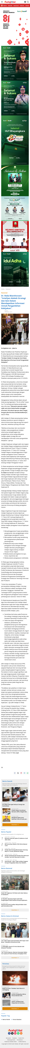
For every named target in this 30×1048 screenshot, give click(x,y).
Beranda (8, 1038)
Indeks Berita (22, 1041)
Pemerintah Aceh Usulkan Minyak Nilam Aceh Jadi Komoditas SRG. (14, 905)
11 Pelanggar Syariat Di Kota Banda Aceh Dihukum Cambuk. (12, 947)
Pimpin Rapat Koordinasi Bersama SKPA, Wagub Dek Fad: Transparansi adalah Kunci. (19, 811)
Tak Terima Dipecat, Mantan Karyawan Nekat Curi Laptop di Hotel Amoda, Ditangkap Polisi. (14, 953)
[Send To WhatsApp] (27, 773)
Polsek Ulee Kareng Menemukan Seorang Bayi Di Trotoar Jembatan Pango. (16, 850)
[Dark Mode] (25, 2)
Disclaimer (20, 1040)
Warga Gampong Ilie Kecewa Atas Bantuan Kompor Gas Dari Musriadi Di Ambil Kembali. (17, 856)
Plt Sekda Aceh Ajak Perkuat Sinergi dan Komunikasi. (13, 805)
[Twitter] (12, 1033)
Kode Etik (21, 1038)
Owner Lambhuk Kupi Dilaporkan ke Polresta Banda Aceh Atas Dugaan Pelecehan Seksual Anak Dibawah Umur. (19, 1002)
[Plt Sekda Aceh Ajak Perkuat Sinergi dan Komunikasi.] (15, 794)
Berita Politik (6, 1019)
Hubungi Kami (11, 1040)
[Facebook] (9, 1033)
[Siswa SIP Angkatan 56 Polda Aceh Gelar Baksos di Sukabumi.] (15, 882)
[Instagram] (15, 1033)
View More (14, 824)
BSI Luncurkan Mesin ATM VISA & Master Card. (16, 844)
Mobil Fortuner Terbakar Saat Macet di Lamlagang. (13, 989)
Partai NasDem (17, 1019)
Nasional (4, 293)
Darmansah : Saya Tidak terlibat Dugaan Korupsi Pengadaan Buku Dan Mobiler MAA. (16, 862)
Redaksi (14, 1038)
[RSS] (21, 1033)
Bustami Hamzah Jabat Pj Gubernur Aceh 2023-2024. (16, 839)
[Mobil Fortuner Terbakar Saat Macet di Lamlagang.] (15, 978)
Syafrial (6, 310)
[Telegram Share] (24, 773)
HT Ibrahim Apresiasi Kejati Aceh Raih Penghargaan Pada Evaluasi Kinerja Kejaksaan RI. (14, 899)
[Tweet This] (18, 773)
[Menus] (2, 1)
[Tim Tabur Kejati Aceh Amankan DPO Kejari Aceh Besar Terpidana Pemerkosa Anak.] (15, 930)
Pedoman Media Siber (11, 1041)
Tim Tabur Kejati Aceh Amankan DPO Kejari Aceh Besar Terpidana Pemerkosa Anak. (15, 941)
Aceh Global (15, 1044)
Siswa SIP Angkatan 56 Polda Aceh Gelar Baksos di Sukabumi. (14, 893)
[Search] (28, 2)
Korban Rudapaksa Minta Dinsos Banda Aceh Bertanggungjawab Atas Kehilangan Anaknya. (19, 994)
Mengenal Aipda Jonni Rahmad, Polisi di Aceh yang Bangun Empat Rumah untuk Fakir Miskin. (19, 818)
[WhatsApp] (18, 1033)
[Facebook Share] (15, 773)
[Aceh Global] (9, 1)
